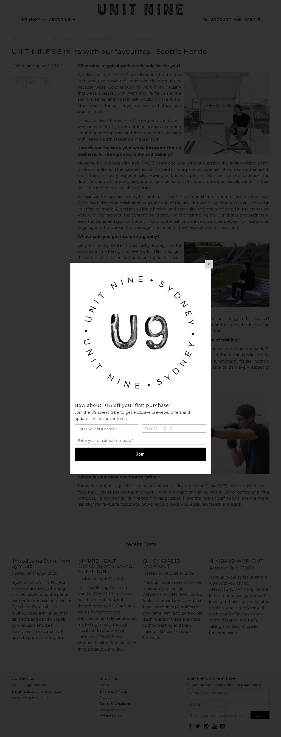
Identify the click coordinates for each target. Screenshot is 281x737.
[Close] (209, 264)
